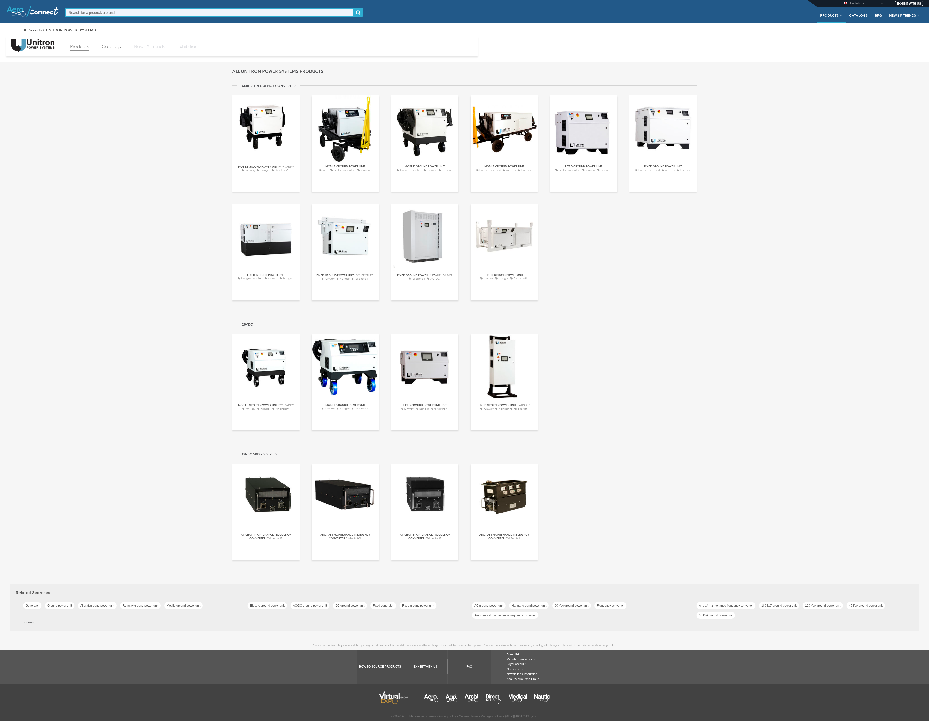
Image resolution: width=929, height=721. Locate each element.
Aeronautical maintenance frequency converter (505, 615)
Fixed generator (383, 605)
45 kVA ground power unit (866, 605)
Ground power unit (59, 605)
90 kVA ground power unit (571, 605)
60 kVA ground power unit (716, 615)
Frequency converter (610, 605)
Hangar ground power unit (529, 605)
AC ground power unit (488, 605)
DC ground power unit (349, 605)
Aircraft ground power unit (97, 605)
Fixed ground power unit (418, 605)
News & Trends (902, 15)
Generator (32, 605)
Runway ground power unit (140, 605)
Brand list (513, 654)
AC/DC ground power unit (310, 605)
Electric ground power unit (267, 605)
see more (28, 622)
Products (829, 15)
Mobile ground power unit (183, 605)
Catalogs (858, 15)
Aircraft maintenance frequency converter (726, 605)
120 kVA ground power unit (822, 605)
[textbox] (209, 12)
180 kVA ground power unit (779, 605)
